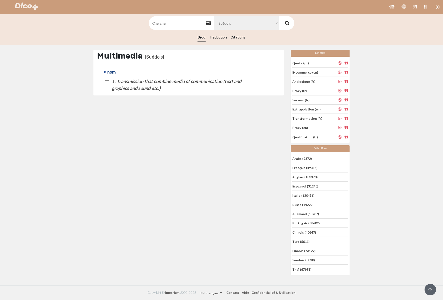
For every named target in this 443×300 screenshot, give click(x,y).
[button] (392, 7)
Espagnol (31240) (305, 186)
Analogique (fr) (303, 81)
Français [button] (212, 293)
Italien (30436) (303, 195)
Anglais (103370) (305, 177)
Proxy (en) (300, 128)
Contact (232, 292)
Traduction (218, 37)
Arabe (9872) (302, 158)
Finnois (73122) (304, 251)
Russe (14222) (303, 205)
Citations (238, 37)
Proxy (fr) (299, 91)
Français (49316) (304, 168)
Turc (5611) (301, 242)
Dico (202, 37)
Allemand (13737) (305, 214)
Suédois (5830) (303, 260)
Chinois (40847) (304, 232)
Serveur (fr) (301, 100)
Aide (245, 292)
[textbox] (181, 23)
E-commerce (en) (305, 72)
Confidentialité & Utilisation (273, 292)
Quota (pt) (300, 63)
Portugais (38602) (306, 223)
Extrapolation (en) (306, 109)
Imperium (172, 292)
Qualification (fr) (305, 137)
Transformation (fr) (307, 118)
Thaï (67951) (301, 269)
